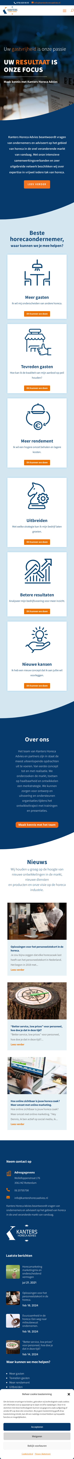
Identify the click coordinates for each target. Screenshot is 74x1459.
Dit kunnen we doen (37, 313)
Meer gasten (17, 1373)
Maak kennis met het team (37, 825)
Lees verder (17, 970)
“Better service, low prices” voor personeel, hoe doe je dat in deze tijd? (36, 1028)
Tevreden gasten (19, 1378)
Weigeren (37, 1436)
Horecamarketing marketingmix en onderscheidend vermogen (32, 1272)
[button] (69, 1394)
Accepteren (37, 1426)
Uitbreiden (16, 1387)
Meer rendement (19, 1382)
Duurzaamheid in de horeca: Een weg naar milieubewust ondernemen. (34, 1321)
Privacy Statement (43, 1453)
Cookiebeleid (27, 1453)
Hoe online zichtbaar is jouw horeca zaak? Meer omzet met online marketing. (35, 1103)
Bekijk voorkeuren (37, 1445)
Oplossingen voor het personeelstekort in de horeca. (35, 1296)
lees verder (37, 184)
